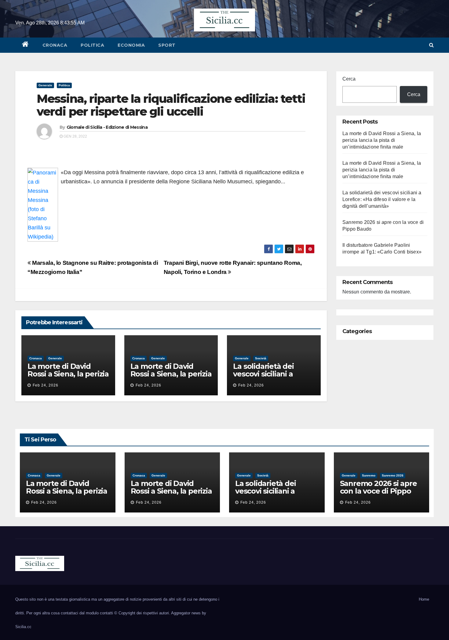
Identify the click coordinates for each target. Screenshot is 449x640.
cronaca (55, 45)
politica (92, 45)
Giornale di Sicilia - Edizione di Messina (107, 127)
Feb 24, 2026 (45, 385)
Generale (45, 85)
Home (424, 599)
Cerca (349, 78)
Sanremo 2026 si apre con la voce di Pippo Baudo (378, 491)
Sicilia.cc (23, 626)
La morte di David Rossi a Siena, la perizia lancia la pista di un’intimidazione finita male (381, 140)
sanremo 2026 (392, 475)
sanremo (368, 475)
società (260, 358)
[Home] (25, 45)
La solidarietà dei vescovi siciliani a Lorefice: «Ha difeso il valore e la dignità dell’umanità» (382, 199)
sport (167, 45)
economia (131, 45)
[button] (431, 45)
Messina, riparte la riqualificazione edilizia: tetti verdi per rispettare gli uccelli (171, 105)
